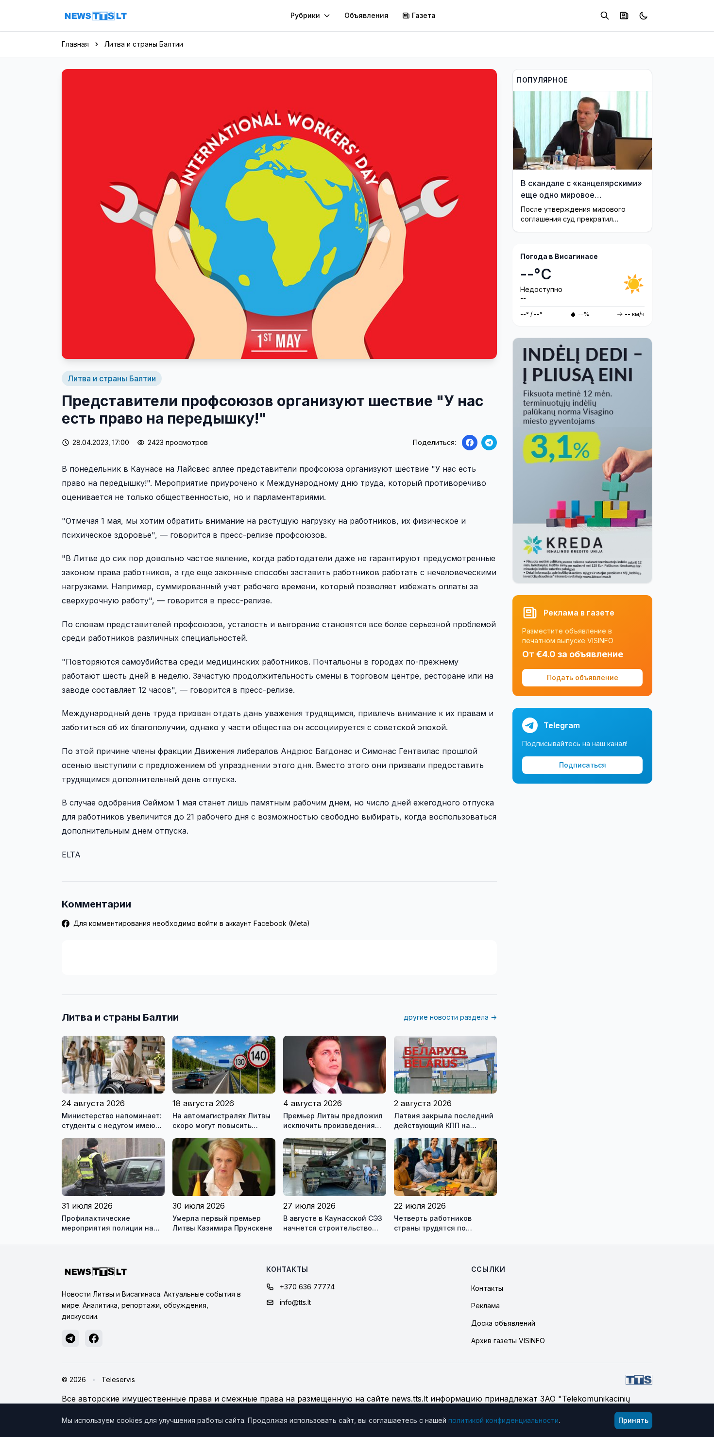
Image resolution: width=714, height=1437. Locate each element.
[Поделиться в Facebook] (469, 442)
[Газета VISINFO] (624, 15)
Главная (75, 44)
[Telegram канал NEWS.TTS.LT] (70, 1338)
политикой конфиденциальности (503, 1420)
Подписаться (582, 765)
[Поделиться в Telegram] (489, 442)
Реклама (485, 1305)
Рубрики (305, 15)
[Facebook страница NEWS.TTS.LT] (93, 1338)
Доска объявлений (503, 1323)
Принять (633, 1420)
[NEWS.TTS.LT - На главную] (96, 15)
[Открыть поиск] (604, 15)
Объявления (366, 15)
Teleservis (118, 1379)
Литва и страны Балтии (143, 44)
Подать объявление (582, 677)
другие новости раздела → (450, 1017)
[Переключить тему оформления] (643, 15)
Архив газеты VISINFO (508, 1340)
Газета (424, 15)
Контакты (487, 1288)
